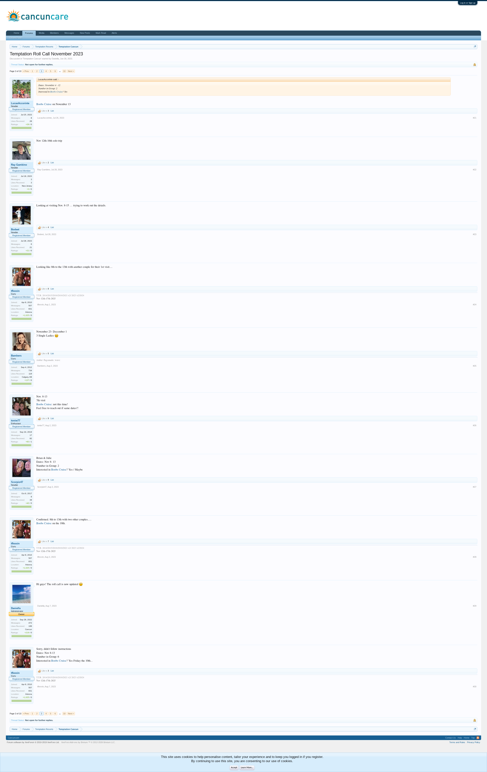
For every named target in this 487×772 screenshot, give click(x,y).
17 (31, 435)
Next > (71, 71)
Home (16, 33)
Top (473, 738)
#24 (474, 304)
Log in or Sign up (467, 3)
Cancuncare (13, 738)
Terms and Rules (457, 742)
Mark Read (101, 33)
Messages (69, 33)
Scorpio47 (17, 482)
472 (30, 623)
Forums (29, 33)
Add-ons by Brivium (88, 742)
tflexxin (15, 291)
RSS (478, 737)
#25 (474, 366)
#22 (474, 169)
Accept (234, 767)
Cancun (28, 629)
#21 (474, 118)
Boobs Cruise (56, 91)
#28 (474, 557)
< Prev (26, 71)
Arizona (28, 312)
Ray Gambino (19, 164)
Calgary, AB (27, 377)
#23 (474, 234)
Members (54, 33)
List (52, 111)
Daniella (55, 58)
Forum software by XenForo (33, 742)
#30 (474, 686)
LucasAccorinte (20, 103)
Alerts (114, 33)
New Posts (85, 33)
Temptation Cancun (32, 58)
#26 (474, 425)
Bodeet (15, 229)
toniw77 (15, 420)
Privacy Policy (473, 742)
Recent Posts (15, 38)
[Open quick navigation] (475, 46)
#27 (474, 487)
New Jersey (27, 186)
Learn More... (247, 767)
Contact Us (450, 738)
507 (30, 306)
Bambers (16, 355)
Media (41, 33)
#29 (474, 606)
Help (460, 738)
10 (64, 71)
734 (30, 370)
